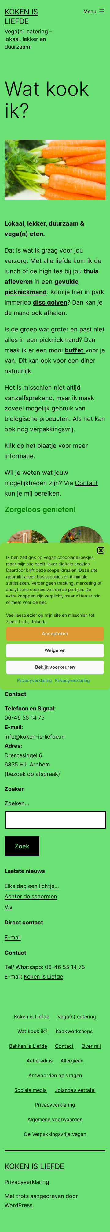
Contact (86, 483)
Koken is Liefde (43, 976)
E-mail (13, 937)
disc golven (50, 302)
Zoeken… (17, 803)
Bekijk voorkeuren (55, 667)
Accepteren (55, 633)
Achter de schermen (31, 896)
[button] (101, 550)
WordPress (18, 1205)
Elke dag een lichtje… (32, 886)
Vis (8, 907)
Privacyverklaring (34, 680)
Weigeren (55, 650)
